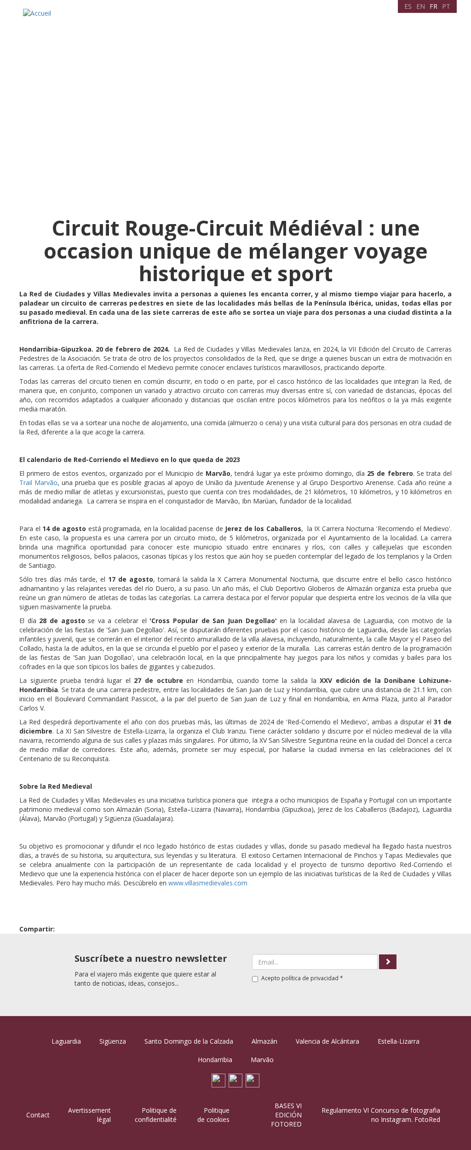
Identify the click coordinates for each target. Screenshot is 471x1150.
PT (446, 6)
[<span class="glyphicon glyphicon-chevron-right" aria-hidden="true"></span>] (387, 961)
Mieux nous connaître (180, 20)
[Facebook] (218, 1079)
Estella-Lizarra (398, 1041)
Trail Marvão (38, 482)
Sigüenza (112, 1041)
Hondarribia (215, 1059)
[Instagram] (252, 1079)
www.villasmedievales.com (207, 882)
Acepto (302, 978)
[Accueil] (38, 13)
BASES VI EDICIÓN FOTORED (286, 1114)
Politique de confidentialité (156, 1115)
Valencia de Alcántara (327, 1041)
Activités (281, 20)
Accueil (132, 20)
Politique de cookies (213, 1115)
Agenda (252, 20)
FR (433, 6)
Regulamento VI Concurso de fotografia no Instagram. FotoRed (381, 1115)
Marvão (262, 1059)
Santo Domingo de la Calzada (188, 1041)
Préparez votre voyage (337, 20)
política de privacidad (310, 978)
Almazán (264, 1041)
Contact (426, 20)
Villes (227, 20)
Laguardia (66, 1041)
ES (408, 6)
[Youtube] (235, 1079)
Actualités (394, 20)
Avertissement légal (89, 1115)
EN (420, 6)
